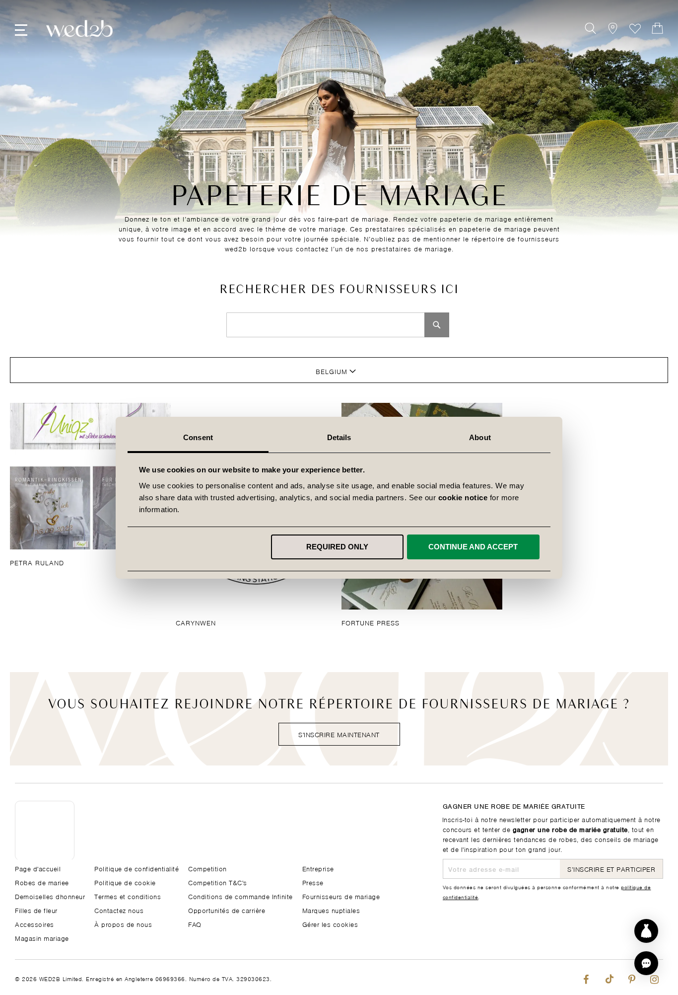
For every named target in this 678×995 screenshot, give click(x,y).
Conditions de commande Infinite (240, 896)
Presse (313, 882)
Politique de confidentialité (136, 868)
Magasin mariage (42, 937)
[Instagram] (654, 977)
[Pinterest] (631, 977)
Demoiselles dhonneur (50, 896)
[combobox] (325, 324)
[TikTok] (608, 977)
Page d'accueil (38, 868)
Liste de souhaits (635, 28)
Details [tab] (339, 437)
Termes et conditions (127, 896)
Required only (337, 546)
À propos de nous (123, 923)
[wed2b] (79, 28)
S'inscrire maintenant (339, 734)
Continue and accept (473, 546)
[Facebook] (586, 977)
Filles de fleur (36, 910)
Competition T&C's (217, 882)
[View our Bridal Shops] (612, 28)
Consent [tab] (198, 437)
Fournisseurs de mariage (341, 896)
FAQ (195, 923)
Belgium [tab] (331, 371)
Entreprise (318, 868)
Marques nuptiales (331, 910)
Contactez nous (118, 910)
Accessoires (34, 923)
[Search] (436, 324)
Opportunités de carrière (226, 910)
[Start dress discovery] (646, 931)
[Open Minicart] (657, 28)
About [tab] (480, 437)
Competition (207, 868)
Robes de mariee (42, 882)
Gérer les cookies (330, 923)
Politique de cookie (125, 882)
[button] (646, 963)
